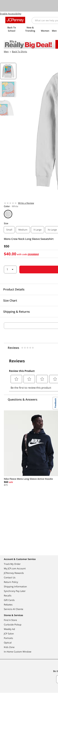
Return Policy (11, 581)
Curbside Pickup (12, 624)
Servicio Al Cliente (13, 609)
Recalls (7, 595)
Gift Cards (9, 600)
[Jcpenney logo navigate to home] (15, 20)
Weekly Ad (9, 629)
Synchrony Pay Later (15, 591)
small (9, 229)
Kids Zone (9, 647)
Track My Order (12, 563)
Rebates (8, 604)
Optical (8, 642)
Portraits (8, 638)
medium (22, 229)
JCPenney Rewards (14, 572)
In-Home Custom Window (17, 651)
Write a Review (26, 203)
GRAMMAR (33, 254)
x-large (38, 229)
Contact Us (9, 577)
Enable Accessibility (10, 13)
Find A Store (10, 620)
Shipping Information (15, 586)
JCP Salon (9, 633)
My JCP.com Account (15, 568)
